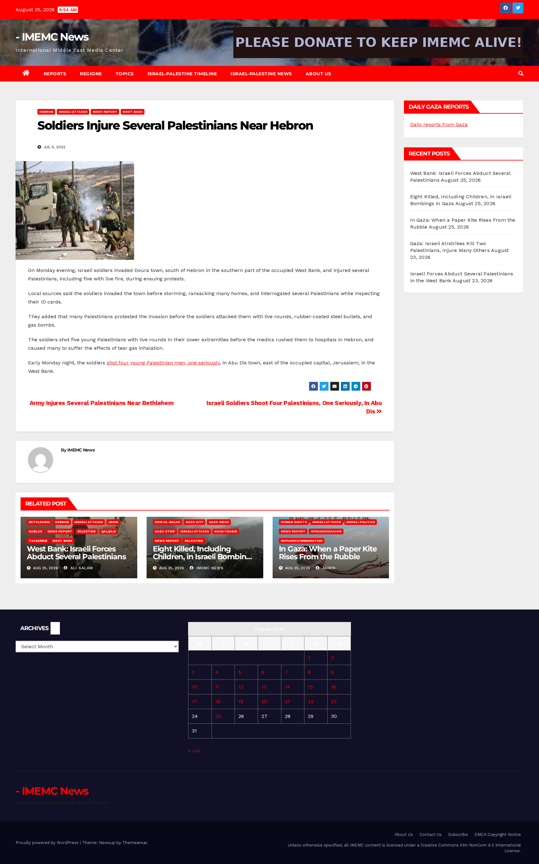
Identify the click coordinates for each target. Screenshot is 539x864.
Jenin (113, 522)
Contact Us (431, 834)
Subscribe (458, 834)
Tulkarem (38, 540)
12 (240, 687)
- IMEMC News (52, 36)
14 (287, 687)
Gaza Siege (219, 522)
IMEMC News (81, 450)
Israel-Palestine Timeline (182, 74)
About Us (318, 74)
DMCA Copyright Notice (497, 834)
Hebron (46, 111)
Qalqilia (108, 531)
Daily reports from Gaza (439, 124)
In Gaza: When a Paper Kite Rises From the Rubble (328, 552)
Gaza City (194, 522)
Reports (55, 74)
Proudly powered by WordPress (48, 842)
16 (333, 687)
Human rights (294, 522)
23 (334, 701)
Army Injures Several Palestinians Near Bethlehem (100, 403)
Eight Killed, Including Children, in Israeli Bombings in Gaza (204, 556)
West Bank (133, 111)
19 (240, 701)
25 (218, 716)
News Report (105, 111)
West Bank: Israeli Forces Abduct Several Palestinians (76, 552)
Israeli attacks (73, 111)
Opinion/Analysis (326, 531)
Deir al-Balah (167, 522)
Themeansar (134, 842)
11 (217, 687)
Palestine (86, 531)
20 (264, 701)
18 (217, 701)
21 (287, 701)
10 (194, 687)
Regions (91, 74)
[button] (520, 74)
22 (310, 701)
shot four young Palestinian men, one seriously (163, 363)
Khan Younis (225, 531)
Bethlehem (39, 522)
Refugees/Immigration (302, 540)
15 (310, 687)
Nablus (35, 531)
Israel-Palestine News (261, 74)
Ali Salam (81, 568)
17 (194, 701)
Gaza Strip (165, 531)
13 (263, 687)
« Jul (194, 750)
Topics (125, 74)
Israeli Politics (360, 522)
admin (328, 568)
